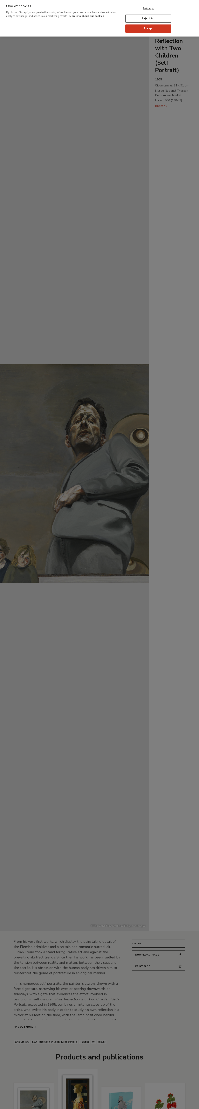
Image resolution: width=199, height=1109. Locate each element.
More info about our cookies (86, 16)
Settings (148, 8)
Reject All (148, 18)
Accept (148, 28)
